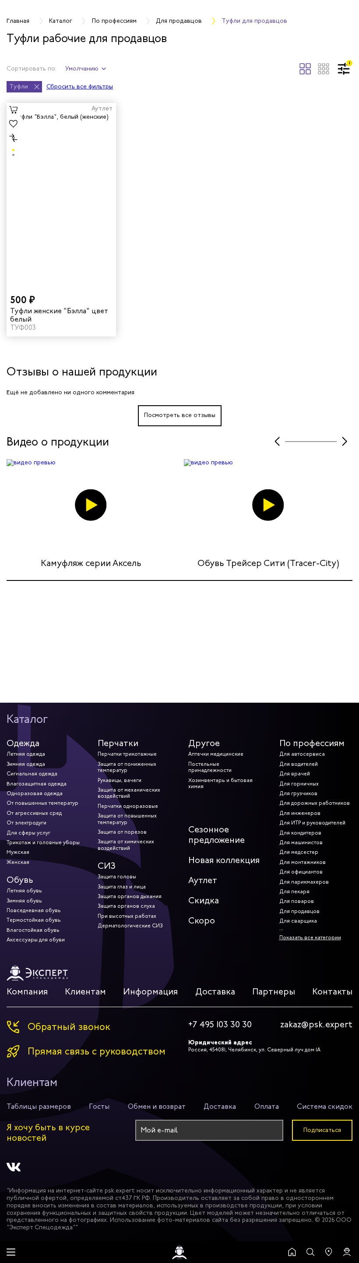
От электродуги (26, 822)
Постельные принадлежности (210, 767)
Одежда (23, 743)
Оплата (266, 1106)
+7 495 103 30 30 (220, 1024)
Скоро (201, 921)
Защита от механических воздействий (129, 793)
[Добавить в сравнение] (14, 138)
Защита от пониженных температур (127, 767)
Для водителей (298, 764)
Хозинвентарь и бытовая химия (220, 783)
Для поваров (296, 901)
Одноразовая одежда (35, 793)
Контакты (332, 992)
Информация (150, 992)
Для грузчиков (298, 793)
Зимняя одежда (26, 764)
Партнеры (273, 992)
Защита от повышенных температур (127, 818)
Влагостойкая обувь (33, 930)
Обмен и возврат (157, 1106)
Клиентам (85, 992)
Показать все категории (310, 937)
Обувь (20, 880)
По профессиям (312, 743)
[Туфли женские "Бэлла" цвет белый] (61, 195)
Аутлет (202, 880)
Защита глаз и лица (122, 886)
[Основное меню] (11, 1252)
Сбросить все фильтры (79, 87)
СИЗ (107, 866)
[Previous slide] (277, 441)
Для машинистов (301, 842)
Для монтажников (302, 862)
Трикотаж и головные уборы (43, 842)
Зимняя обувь (24, 900)
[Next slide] (344, 441)
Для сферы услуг (28, 832)
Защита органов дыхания (130, 896)
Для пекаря (294, 891)
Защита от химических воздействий (126, 844)
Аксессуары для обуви (36, 939)
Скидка (203, 900)
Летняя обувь (24, 890)
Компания (27, 992)
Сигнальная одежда (32, 773)
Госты (99, 1106)
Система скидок (324, 1106)
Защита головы (117, 876)
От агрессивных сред (34, 813)
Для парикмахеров (304, 881)
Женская (18, 862)
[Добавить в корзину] (14, 110)
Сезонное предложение (216, 835)
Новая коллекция (224, 860)
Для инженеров (299, 813)
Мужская (18, 852)
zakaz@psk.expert (316, 1024)
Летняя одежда (26, 753)
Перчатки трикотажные (127, 753)
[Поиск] (310, 1252)
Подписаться (322, 1130)
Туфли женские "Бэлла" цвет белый (59, 315)
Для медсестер (298, 852)
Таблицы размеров (39, 1106)
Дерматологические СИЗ (130, 925)
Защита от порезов (122, 831)
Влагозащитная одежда (37, 783)
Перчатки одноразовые (128, 806)
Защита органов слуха (126, 905)
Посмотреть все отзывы (179, 415)
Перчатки (118, 743)
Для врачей (294, 773)
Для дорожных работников (314, 803)
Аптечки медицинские (215, 753)
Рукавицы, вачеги (119, 780)
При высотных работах (127, 916)
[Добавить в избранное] (14, 124)
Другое (204, 743)
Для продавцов (299, 911)
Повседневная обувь (34, 910)
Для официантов (301, 871)
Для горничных (299, 783)
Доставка (215, 992)
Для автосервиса (302, 753)
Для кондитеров (300, 832)
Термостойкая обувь (34, 919)
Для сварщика (298, 920)
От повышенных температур (42, 803)
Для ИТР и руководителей (312, 822)
